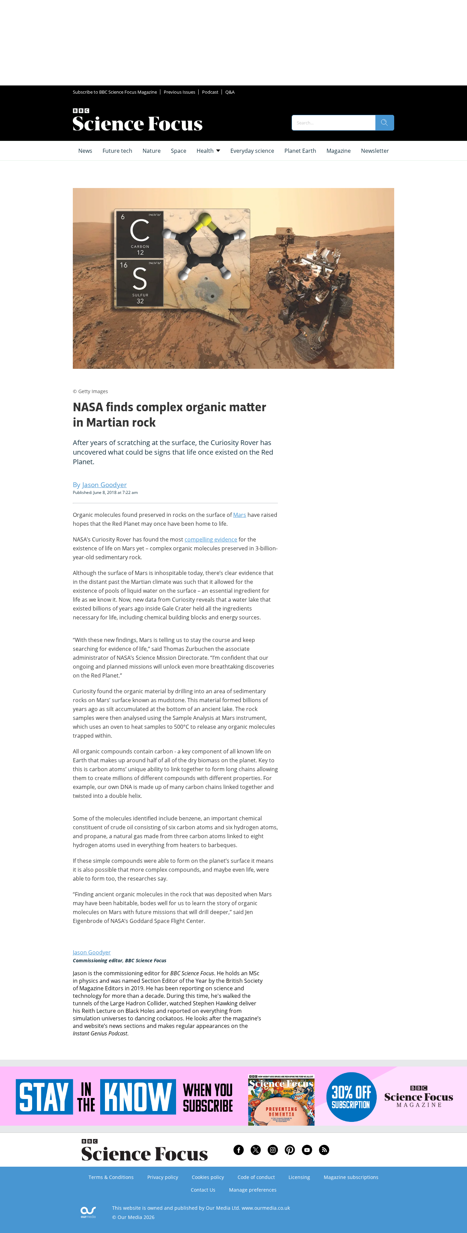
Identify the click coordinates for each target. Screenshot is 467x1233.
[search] (384, 123)
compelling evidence (211, 539)
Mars (239, 515)
